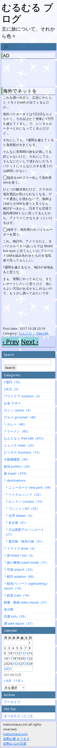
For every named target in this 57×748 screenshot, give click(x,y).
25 (14, 663)
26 (18, 663)
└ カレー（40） (15, 424)
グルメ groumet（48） (21, 417)
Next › (29, 341)
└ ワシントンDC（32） (22, 508)
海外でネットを (20, 91)
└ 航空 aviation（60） (20, 576)
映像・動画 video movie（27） (26, 602)
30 (6, 668)
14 (26, 653)
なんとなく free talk (34, 333)
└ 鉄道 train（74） (17, 595)
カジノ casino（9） (18, 410)
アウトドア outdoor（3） (23, 396)
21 (26, 658)
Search (10, 367)
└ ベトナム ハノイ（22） (23, 494)
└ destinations (15, 480)
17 (10, 658)
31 (10, 668)
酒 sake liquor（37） (19, 623)
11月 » (18, 680)
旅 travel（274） (16, 473)
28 (26, 663)
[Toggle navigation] (6, 46)
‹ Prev (10, 341)
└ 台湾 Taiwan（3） (19, 515)
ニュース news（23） (20, 445)
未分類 (8, 609)
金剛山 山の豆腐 (14, 743)
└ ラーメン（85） (17, 431)
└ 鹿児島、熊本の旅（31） (24, 541)
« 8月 (7, 680)
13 (22, 653)
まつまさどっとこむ (19, 716)
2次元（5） (12, 389)
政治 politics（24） (18, 466)
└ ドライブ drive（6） (20, 548)
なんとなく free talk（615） (24, 438)
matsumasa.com (15, 734)
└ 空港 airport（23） (19, 569)
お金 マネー (12, 403)
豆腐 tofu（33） (15, 616)
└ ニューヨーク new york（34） (28, 487)
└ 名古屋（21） (16, 522)
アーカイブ (12, 702)
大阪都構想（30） (17, 459)
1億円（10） (13, 382)
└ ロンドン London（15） (24, 501)
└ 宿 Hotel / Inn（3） (19, 555)
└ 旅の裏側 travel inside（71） (26, 562)
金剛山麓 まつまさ (16, 738)
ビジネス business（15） (22, 452)
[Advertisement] (17, 72)
